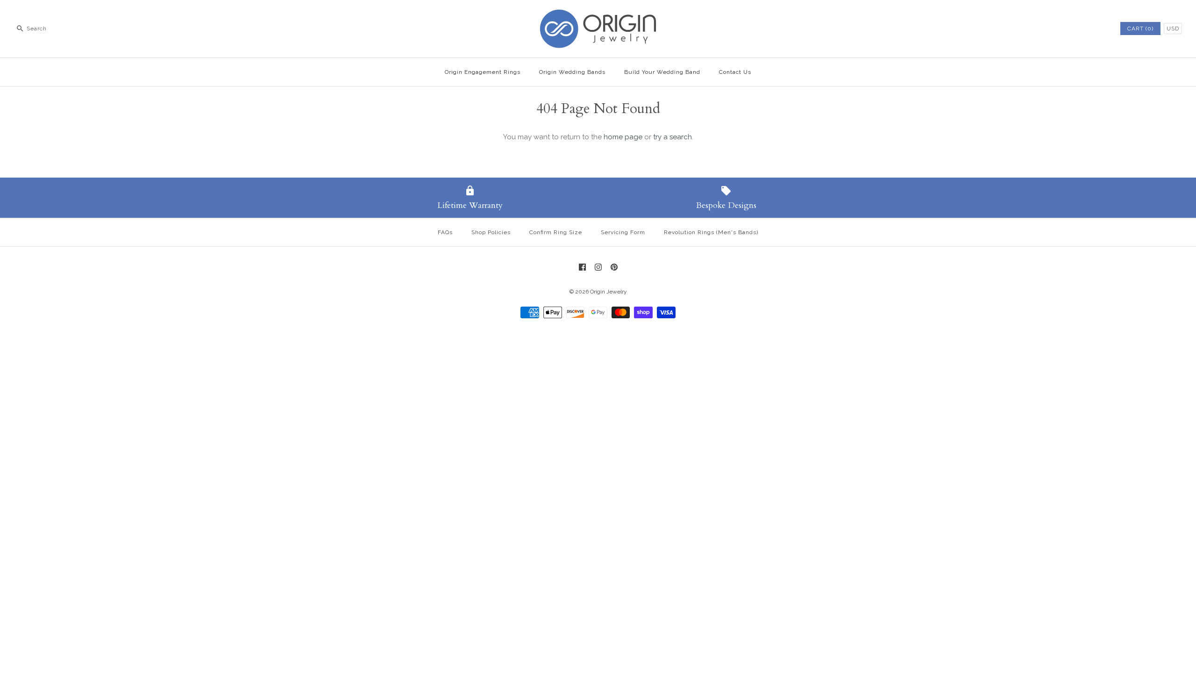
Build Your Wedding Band (662, 72)
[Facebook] (582, 267)
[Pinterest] (614, 267)
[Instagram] (598, 267)
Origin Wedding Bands (572, 72)
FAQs (445, 232)
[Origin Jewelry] (598, 15)
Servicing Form (623, 232)
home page (623, 137)
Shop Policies (491, 232)
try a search (672, 137)
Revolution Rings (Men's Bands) (711, 232)
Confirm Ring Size (555, 232)
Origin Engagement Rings (482, 72)
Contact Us (735, 72)
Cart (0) (1140, 28)
